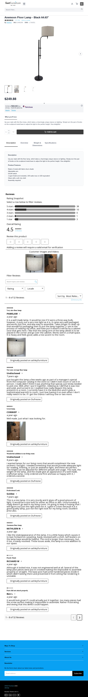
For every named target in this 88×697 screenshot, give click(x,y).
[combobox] (44, 10)
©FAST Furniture (9, 686)
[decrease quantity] (9, 133)
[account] (72, 4)
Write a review (26, 20)
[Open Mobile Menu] (81, 4)
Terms (13, 110)
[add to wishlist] (13, 132)
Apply (7, 110)
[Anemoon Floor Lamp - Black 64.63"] (44, 53)
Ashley (9, 22)
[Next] (80, 53)
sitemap (7, 688)
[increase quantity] (9, 131)
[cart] (77, 4)
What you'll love (11, 117)
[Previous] (7, 53)
